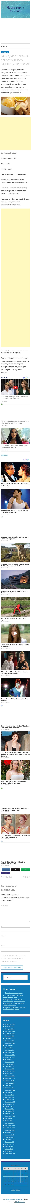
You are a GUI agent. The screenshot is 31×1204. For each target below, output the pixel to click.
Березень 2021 (10, 1116)
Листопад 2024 (10, 1031)
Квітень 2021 (9, 1114)
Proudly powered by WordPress (12, 1199)
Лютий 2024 (9, 1045)
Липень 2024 (9, 1036)
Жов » (18, 1190)
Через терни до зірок (15, 9)
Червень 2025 (9, 1026)
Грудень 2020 (9, 1123)
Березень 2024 (10, 1043)
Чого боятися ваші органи (13, 993)
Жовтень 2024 (10, 1034)
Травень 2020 (9, 1139)
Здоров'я (6, 873)
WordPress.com (20, 1202)
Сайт (2, 946)
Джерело (4, 455)
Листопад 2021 (10, 1097)
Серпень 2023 (9, 1059)
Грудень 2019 (9, 1151)
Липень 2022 (9, 1081)
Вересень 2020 (10, 1130)
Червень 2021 (9, 1109)
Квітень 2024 (9, 1041)
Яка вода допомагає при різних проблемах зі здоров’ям (14, 1008)
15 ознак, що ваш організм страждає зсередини (13, 996)
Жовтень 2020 (10, 1128)
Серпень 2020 (9, 1132)
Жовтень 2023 (10, 1055)
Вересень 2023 (10, 1057)
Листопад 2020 (10, 1125)
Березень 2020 (10, 1144)
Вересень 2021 (10, 1102)
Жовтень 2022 (10, 1076)
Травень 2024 (9, 1038)
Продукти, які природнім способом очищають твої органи (14, 1000)
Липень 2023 (9, 1062)
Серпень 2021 (9, 1104)
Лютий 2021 (9, 1118)
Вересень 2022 (10, 1078)
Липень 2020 (9, 1135)
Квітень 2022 (9, 1088)
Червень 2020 (9, 1137)
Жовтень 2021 (10, 1099)
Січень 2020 (9, 1149)
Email (3, 936)
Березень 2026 (10, 1024)
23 (12, 1181)
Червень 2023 (9, 1064)
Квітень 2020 (9, 1142)
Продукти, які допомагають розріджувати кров (13, 1004)
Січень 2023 (9, 1074)
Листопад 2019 (10, 1154)
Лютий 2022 (9, 1092)
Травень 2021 (9, 1111)
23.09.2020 (5, 52)
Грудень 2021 (9, 1095)
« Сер (13, 1190)
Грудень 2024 (9, 1029)
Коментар (5, 906)
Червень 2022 (9, 1083)
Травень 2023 (9, 1067)
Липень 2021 (9, 1107)
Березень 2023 (10, 1071)
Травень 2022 (9, 1085)
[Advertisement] (15, 33)
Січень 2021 (9, 1121)
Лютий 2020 (9, 1146)
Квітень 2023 (9, 1069)
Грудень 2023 (9, 1050)
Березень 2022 (10, 1090)
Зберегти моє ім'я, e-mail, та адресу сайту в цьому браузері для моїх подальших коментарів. (13, 958)
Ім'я (2, 926)
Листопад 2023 (10, 1052)
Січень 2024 (9, 1048)
